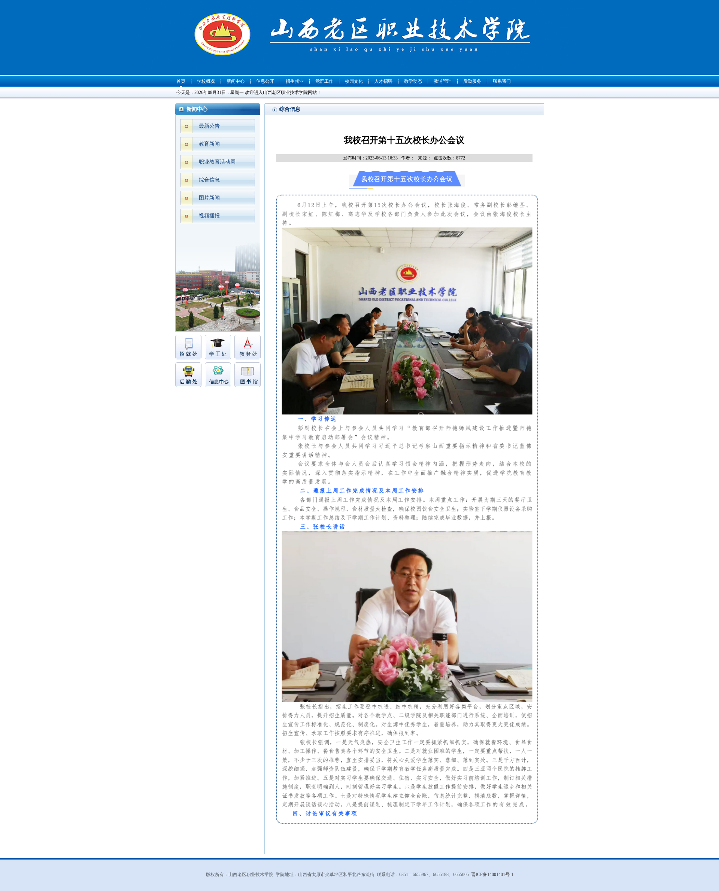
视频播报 (209, 216)
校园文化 (354, 81)
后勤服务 (472, 81)
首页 (180, 81)
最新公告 (209, 126)
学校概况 (206, 81)
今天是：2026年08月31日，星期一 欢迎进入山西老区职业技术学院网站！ (248, 92)
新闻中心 (236, 81)
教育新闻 (209, 144)
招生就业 (295, 81)
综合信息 (209, 180)
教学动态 (413, 81)
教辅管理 (443, 81)
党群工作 (324, 81)
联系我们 (502, 81)
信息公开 (265, 81)
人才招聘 (383, 81)
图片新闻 (209, 198)
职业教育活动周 (217, 162)
